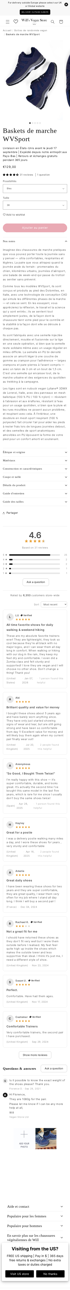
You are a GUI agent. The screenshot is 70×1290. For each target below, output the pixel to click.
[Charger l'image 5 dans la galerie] (40, 123)
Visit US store (19, 1274)
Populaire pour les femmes (26, 1216)
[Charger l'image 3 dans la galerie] (35, 123)
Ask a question (36, 582)
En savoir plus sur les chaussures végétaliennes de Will (31, 1237)
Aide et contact (18, 1206)
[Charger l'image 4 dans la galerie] (37, 123)
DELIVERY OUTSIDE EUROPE (35, 12)
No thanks (50, 1274)
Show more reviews (35, 1055)
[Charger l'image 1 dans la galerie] (30, 123)
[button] (7, 22)
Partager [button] (12, 512)
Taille (6, 197)
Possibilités (10, 181)
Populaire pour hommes (24, 1226)
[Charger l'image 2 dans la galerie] (32, 123)
